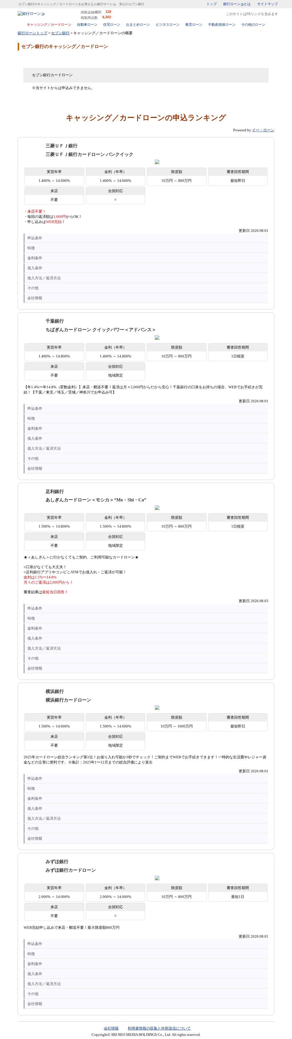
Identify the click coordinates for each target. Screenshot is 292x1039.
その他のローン (253, 25)
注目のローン (241, 1022)
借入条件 (34, 268)
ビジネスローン (168, 25)
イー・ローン (263, 130)
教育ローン (193, 25)
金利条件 (34, 258)
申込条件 (34, 238)
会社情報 (34, 298)
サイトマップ (267, 4)
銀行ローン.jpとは (237, 4)
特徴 (31, 248)
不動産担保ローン (222, 25)
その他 (32, 288)
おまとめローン (138, 25)
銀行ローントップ (32, 33)
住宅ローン (111, 25)
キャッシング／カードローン (49, 25)
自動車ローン (87, 25)
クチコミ (63, 59)
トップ (211, 4)
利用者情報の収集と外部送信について (159, 1028)
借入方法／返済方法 (44, 278)
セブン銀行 (60, 33)
